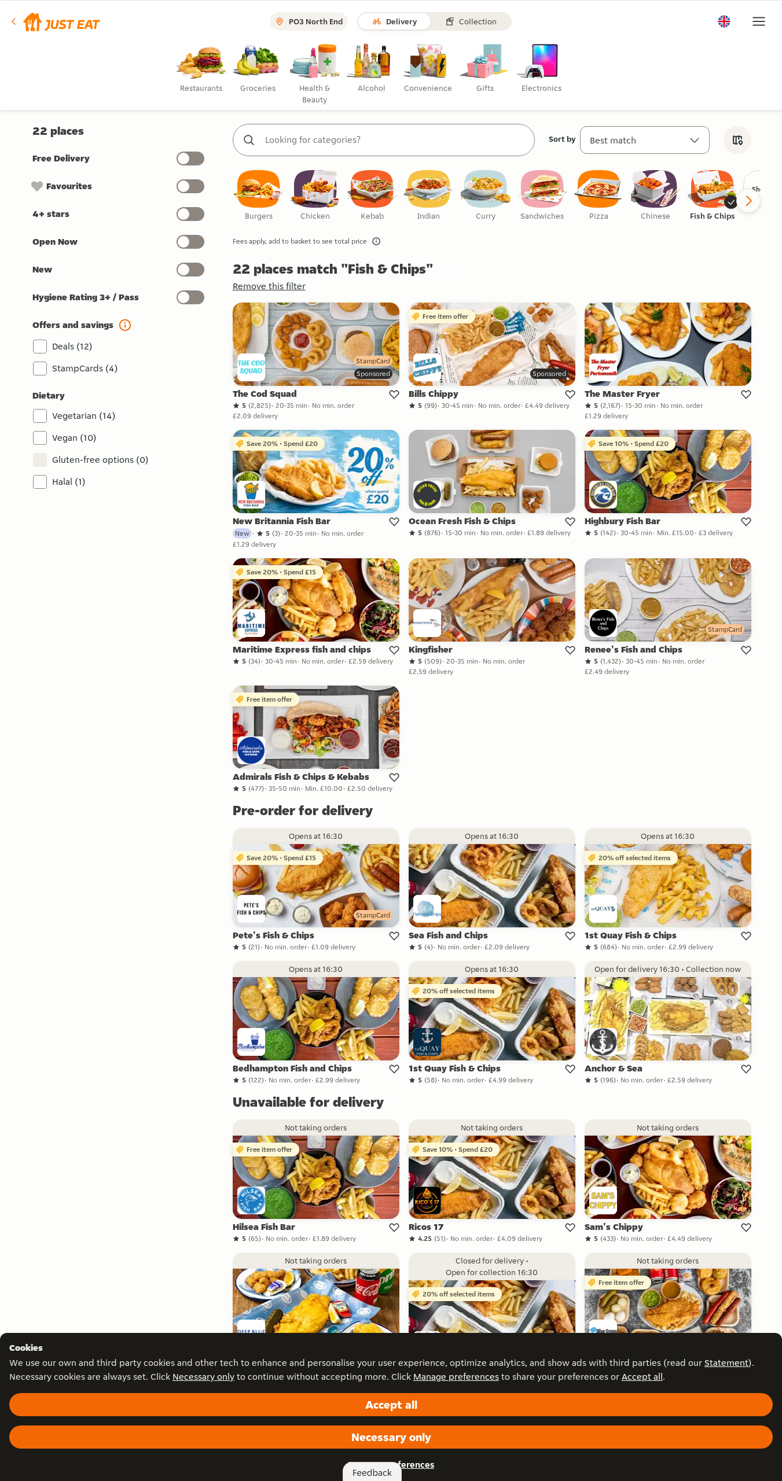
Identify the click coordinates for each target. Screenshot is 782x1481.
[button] (54, 21)
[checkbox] (259, 196)
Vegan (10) (74, 438)
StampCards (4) (85, 368)
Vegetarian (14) (84, 416)
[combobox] (395, 140)
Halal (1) (69, 482)
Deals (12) (72, 346)
